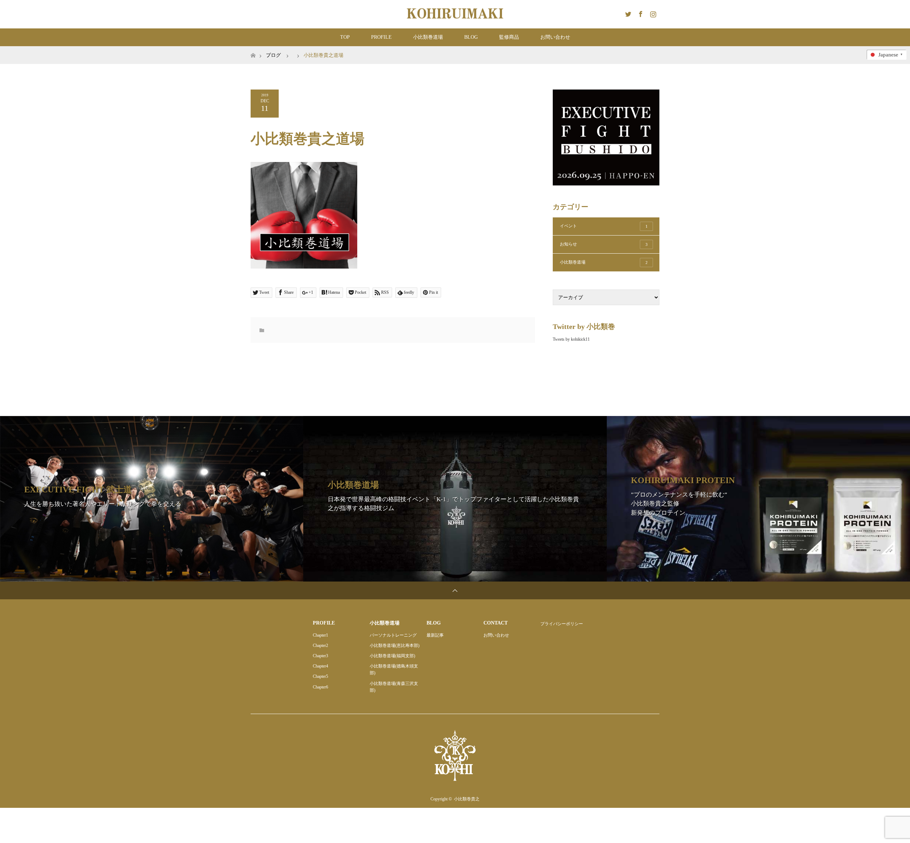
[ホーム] (253, 49)
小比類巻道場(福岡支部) (392, 655)
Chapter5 (320, 676)
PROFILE (381, 37)
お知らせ (604, 244)
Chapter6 (320, 687)
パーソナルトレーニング (393, 635)
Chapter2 (320, 645)
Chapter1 (320, 635)
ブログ (273, 55)
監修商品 (509, 37)
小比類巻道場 (428, 37)
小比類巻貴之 (467, 798)
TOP (345, 37)
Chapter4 (320, 666)
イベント (604, 225)
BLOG (471, 37)
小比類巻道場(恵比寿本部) (394, 645)
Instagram (652, 12)
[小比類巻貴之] (455, 14)
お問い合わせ (555, 37)
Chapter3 (320, 655)
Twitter (627, 12)
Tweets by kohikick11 (571, 339)
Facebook (640, 12)
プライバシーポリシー (561, 623)
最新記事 (435, 635)
